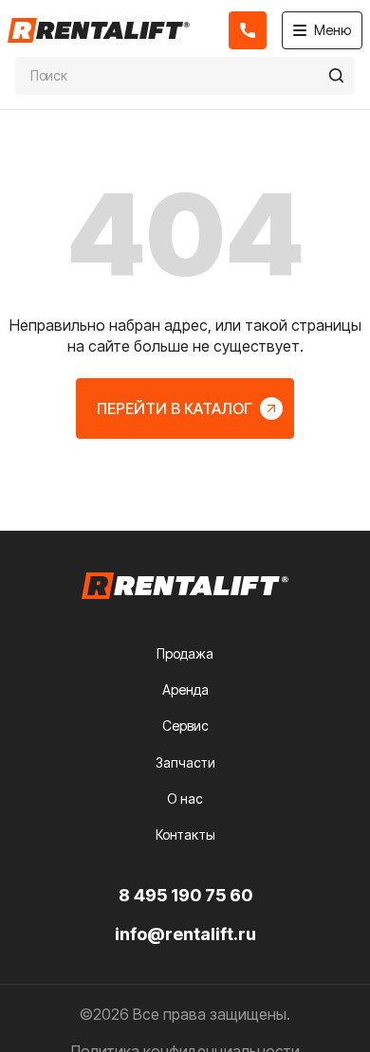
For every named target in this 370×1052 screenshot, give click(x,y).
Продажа (185, 653)
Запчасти (185, 762)
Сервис (185, 725)
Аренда (185, 689)
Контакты (185, 834)
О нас (185, 798)
